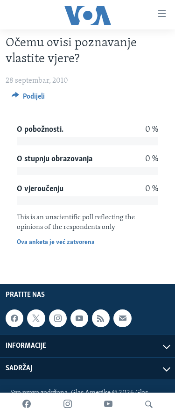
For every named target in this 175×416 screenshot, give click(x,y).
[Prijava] (122, 318)
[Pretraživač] (149, 404)
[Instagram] (67, 404)
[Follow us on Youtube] (79, 318)
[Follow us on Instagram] (58, 318)
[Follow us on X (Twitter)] (36, 318)
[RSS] (101, 318)
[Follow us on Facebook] (14, 318)
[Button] (28, 99)
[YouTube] (108, 404)
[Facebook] (26, 404)
